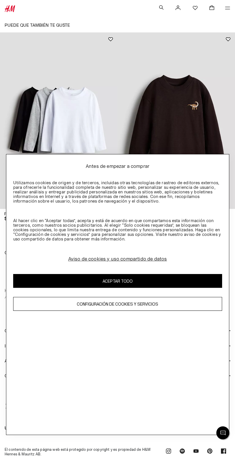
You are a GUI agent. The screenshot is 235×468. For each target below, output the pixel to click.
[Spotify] (182, 451)
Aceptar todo (118, 281)
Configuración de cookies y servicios (117, 304)
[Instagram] (168, 451)
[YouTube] (196, 451)
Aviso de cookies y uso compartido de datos (117, 258)
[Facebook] (223, 451)
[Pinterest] (209, 451)
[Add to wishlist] (110, 39)
